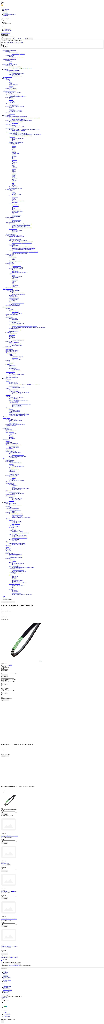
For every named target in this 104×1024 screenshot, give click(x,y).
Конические (12, 471)
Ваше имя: (3, 752)
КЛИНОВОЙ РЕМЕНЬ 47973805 (9, 919)
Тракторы (5, 992)
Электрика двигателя (14, 566)
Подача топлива (13, 433)
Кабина (8, 308)
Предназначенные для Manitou (19, 582)
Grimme (14, 155)
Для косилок (12, 137)
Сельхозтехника (7, 986)
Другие (13, 511)
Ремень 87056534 (5, 863)
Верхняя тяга (15, 590)
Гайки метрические (13, 391)
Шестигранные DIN (17, 393)
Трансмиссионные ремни (18, 303)
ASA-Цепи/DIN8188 (17, 498)
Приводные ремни (10, 494)
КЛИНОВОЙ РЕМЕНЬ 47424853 (9, 891)
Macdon (14, 171)
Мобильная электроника (15, 66)
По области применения (18, 563)
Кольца (11, 107)
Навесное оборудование (12, 314)
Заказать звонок (4, 34)
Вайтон (13, 478)
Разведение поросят (16, 359)
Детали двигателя (13, 72)
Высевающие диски (11, 234)
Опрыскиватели (13, 229)
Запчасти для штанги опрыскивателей (21, 225)
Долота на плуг (15, 206)
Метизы (14, 193)
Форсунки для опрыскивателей (19, 253)
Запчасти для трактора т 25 (15, 513)
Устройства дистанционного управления (22, 68)
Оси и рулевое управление (12, 508)
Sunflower (14, 180)
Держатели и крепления (17, 138)
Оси (13, 586)
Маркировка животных (12, 351)
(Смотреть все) (12, 679)
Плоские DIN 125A (13, 398)
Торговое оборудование (12, 377)
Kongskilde (14, 167)
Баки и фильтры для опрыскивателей (18, 240)
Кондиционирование (14, 310)
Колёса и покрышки (14, 342)
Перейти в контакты (5, 33)
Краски (8, 427)
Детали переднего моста (15, 344)
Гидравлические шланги (15, 452)
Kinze (13, 166)
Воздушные (12, 335)
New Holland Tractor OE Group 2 (19, 536)
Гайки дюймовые (13, 390)
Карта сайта (6, 978)
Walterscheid (15, 319)
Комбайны (8, 124)
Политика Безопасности (14, 965)
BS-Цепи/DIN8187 (16, 499)
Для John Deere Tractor (14, 530)
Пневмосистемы (13, 572)
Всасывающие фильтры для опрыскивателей (22, 241)
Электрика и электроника (18, 73)
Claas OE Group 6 (16, 526)
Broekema (14, 147)
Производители (7, 980)
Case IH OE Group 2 (16, 521)
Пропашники (15, 271)
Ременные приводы (14, 328)
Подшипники (9, 97)
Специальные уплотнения (15, 110)
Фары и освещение (16, 75)
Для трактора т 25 (10, 553)
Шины (13, 259)
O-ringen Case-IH (16, 524)
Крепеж (8, 60)
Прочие (11, 100)
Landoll (13, 170)
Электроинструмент (11, 425)
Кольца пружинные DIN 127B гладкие (21, 404)
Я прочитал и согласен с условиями (16, 965)
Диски (13, 139)
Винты (10, 61)
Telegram (7, 1012)
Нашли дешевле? (5, 667)
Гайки (10, 63)
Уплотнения (15, 231)
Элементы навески (16, 194)
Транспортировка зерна (14, 304)
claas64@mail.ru (4, 997)
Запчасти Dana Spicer (14, 539)
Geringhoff (14, 156)
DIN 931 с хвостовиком (14, 410)
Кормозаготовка (10, 128)
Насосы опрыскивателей (15, 239)
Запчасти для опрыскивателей (16, 236)
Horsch (13, 158)
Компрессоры (15, 312)
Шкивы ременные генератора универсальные (23, 567)
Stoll (13, 183)
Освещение (9, 315)
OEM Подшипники (13, 469)
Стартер (11, 435)
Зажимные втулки (13, 467)
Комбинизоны (12, 365)
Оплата (5, 10)
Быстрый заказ (4, 602)
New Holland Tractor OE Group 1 (19, 535)
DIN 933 (11, 409)
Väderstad (14, 185)
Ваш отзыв (4, 767)
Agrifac (13, 144)
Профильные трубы (16, 489)
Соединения (9, 442)
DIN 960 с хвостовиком (14, 411)
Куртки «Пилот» (16, 369)
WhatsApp (7, 1016)
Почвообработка (10, 263)
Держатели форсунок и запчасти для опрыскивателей (25, 252)
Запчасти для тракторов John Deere (20, 533)
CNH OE (14, 529)
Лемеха (13, 208)
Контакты (5, 15)
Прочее (8, 518)
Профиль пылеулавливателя (18, 544)
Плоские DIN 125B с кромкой (16, 397)
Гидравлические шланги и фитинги (17, 96)
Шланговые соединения (18, 493)
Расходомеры (12, 244)
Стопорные (12, 479)
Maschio (14, 174)
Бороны (11, 190)
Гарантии (5, 13)
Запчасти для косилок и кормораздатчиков (16, 116)
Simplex (11, 497)
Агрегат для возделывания (15, 554)
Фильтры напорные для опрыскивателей (22, 243)
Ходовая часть (9, 341)
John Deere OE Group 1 (17, 531)
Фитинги (11, 56)
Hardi (10, 238)
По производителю (16, 564)
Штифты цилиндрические (18, 54)
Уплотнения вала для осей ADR (16, 480)
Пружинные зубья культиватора (19, 272)
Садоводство (6, 988)
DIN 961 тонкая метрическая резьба (17, 415)
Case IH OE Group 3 (16, 522)
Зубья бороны (12, 255)
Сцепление (11, 559)
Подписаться (17, 963)
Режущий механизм (14, 298)
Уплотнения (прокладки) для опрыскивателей (23, 249)
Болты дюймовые (13, 383)
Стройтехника (6, 991)
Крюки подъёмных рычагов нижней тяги (22, 594)
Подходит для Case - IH (14, 125)
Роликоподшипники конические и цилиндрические (24, 326)
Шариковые (12, 102)
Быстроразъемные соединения (13, 444)
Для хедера (11, 291)
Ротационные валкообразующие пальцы (21, 135)
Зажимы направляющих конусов (17, 543)
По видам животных (11, 352)
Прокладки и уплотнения (15, 504)
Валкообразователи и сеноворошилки (18, 133)
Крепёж (8, 51)
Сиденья (11, 309)
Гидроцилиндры (10, 450)
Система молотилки (14, 299)
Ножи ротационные (17, 140)
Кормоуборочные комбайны (13, 305)
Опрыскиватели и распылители (14, 235)
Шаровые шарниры (16, 593)
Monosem (14, 175)
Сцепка (8, 541)
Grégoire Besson (15, 153)
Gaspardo (14, 152)
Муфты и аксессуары (17, 516)
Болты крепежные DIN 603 (18, 387)
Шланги (11, 262)
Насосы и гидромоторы (12, 443)
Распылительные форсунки (15, 557)
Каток (13, 198)
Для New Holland (13, 534)
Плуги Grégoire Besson (17, 211)
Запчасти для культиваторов (16, 121)
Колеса (13, 258)
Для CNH (11, 527)
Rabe (13, 179)
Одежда (8, 364)
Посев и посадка (10, 217)
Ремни (7, 103)
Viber (6, 1014)
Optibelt (10, 665)
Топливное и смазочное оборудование (15, 424)
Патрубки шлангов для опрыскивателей (21, 246)
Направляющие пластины (18, 200)
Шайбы (8, 396)
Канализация (12, 375)
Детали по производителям (18, 119)
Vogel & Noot (15, 285)
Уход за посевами (10, 222)
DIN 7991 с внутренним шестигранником (19, 412)
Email (2, 803)
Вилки (10, 93)
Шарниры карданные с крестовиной (21, 488)
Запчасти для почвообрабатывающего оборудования (19, 120)
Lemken (14, 169)
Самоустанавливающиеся (15, 462)
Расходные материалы (11, 88)
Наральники (15, 123)
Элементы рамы (16, 216)
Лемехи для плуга (16, 209)
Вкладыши (11, 465)
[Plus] (15, 673)
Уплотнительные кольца (18, 323)
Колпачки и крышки (14, 447)
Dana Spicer (14, 540)
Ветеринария (9, 349)
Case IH (14, 151)
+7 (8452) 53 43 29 (7, 30)
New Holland (15, 178)
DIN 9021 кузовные (14, 401)
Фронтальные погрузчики (15, 188)
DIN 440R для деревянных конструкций (18, 400)
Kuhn (13, 165)
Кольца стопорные (13, 84)
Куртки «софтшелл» (17, 370)
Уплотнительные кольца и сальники (15, 106)
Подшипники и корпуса (15, 324)
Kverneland (14, 162)
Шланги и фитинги (13, 245)
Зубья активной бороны (17, 267)
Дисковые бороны (16, 266)
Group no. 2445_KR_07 (17, 515)
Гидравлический (13, 333)
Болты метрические (14, 386)
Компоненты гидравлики (12, 94)
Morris (13, 176)
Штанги (11, 250)
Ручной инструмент (11, 419)
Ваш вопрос (4, 818)
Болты (10, 80)
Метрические (15, 473)
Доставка (5, 11)
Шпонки (11, 86)
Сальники (11, 109)
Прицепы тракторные (11, 512)
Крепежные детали (13, 52)
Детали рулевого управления (19, 571)
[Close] (1, 1)
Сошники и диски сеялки (15, 261)
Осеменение (15, 358)
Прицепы (8, 558)
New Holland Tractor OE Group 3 (19, 538)
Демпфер (14, 561)
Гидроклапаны (9, 448)
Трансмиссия (12, 301)
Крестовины (15, 485)
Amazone (14, 146)
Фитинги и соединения (14, 492)
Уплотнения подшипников (15, 111)
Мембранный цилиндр (17, 573)
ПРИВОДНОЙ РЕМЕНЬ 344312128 (9, 836)
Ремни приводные (16, 329)
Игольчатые (12, 470)
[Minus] (1, 673)
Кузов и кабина (12, 295)
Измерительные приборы (12, 350)
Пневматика (9, 490)
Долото (13, 207)
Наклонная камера (13, 296)
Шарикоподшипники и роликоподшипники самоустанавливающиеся (28, 327)
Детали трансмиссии (11, 503)
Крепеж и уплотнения (14, 321)
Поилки (8, 360)
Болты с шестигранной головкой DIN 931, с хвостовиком (26, 384)
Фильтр (8, 441)
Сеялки (11, 218)
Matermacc (14, 172)
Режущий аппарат (13, 186)
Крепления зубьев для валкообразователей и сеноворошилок (26, 134)
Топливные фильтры (11, 430)
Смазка (11, 434)
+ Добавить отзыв (5, 700)
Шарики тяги (15, 591)
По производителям (14, 143)
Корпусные (12, 98)
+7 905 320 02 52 (7, 29)
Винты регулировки (17, 276)
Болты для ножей (13, 382)
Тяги (13, 213)
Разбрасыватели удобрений (12, 287)
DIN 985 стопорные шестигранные (20, 392)
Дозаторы (11, 361)
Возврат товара (7, 977)
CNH (7, 552)
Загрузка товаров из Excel (9, 14)
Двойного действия (14, 446)
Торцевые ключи (13, 423)
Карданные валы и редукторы (13, 92)
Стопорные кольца (13, 402)
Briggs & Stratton (10, 432)
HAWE (13, 157)
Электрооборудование (14, 74)
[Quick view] (1, 890)
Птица (10, 354)
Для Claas (11, 525)
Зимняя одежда (12, 368)
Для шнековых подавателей (18, 294)
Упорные (11, 464)
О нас (4, 971)
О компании (6, 9)
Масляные (11, 336)
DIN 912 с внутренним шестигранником (19, 414)
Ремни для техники (13, 105)
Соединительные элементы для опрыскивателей (23, 248)
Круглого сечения (13, 476)
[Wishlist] (2, 890)
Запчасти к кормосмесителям (16, 142)
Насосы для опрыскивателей (19, 226)
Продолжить (16, 770)
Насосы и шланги (10, 55)
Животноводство (7, 990)
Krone (13, 163)
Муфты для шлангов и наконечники (18, 456)
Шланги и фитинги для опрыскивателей (21, 227)
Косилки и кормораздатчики (13, 132)
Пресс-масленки (13, 89)
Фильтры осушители (17, 313)
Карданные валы (13, 318)
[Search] (14, 37)
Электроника (9, 65)
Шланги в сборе (13, 457)
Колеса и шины (12, 257)
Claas (13, 148)
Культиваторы (12, 195)
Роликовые (11, 101)
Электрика (8, 346)
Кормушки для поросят (17, 356)
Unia (13, 184)
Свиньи (11, 355)
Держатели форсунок (17, 230)
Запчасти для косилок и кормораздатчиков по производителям (24, 117)
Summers (14, 181)
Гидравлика (15, 197)
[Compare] (4, 890)
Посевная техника (10, 254)
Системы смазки (10, 460)
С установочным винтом (18, 466)
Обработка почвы (10, 189)
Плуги (10, 203)
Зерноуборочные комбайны (12, 70)
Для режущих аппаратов (18, 292)
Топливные (12, 114)
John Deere (14, 160)
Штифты (11, 87)
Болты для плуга (16, 204)
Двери (10, 507)
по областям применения (18, 340)
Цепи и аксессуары (13, 331)
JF (12, 161)
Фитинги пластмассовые (18, 57)
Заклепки (8, 379)
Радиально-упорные (14, 474)
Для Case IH (12, 520)
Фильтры (8, 112)
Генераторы (9, 429)
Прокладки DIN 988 (17, 406)
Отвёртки (11, 421)
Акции (5, 981)
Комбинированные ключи (15, 420)
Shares (13, 275)
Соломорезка (12, 300)
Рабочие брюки (12, 367)
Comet (13, 149)
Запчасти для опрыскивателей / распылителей (20, 223)
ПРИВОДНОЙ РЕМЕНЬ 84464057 (9, 946)
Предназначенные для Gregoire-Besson (21, 517)
